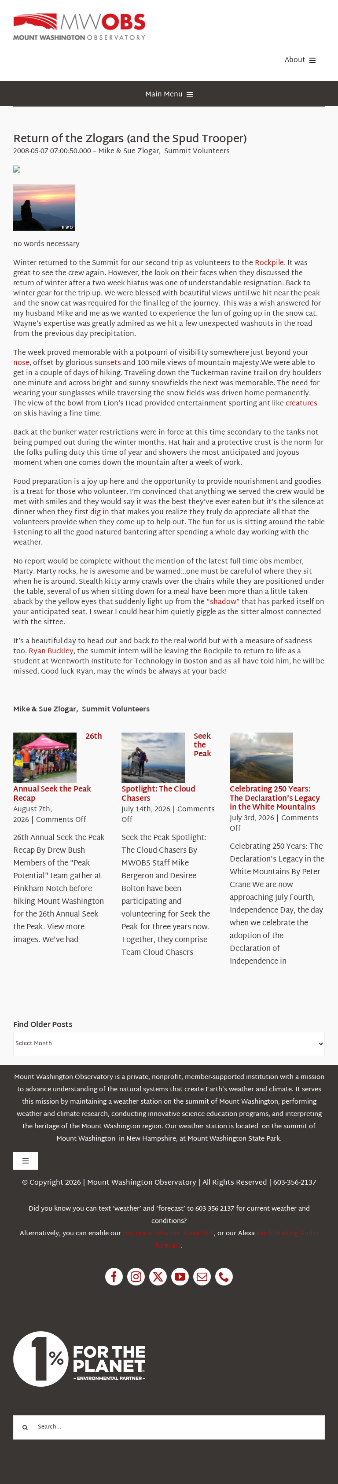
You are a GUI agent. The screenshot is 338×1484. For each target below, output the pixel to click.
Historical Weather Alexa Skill (168, 1234)
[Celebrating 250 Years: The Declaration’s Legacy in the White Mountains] (261, 758)
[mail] (202, 1276)
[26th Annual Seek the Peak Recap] (45, 758)
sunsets (108, 363)
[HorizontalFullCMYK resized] (79, 17)
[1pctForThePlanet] (79, 1335)
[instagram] (136, 1276)
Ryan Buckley (51, 651)
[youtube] (180, 1276)
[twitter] (158, 1276)
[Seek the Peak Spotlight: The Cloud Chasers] (153, 758)
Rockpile (269, 263)
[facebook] (114, 1276)
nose (21, 363)
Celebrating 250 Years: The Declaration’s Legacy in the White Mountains (275, 798)
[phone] (224, 1276)
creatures (301, 404)
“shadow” (223, 602)
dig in (99, 512)
